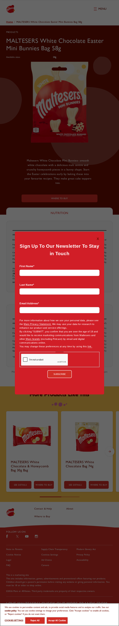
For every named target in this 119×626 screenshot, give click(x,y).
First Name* (27, 266)
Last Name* (27, 285)
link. (90, 346)
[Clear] (59, 299)
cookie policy (10, 610)
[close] (100, 235)
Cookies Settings (14, 620)
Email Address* (29, 303)
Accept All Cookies (57, 620)
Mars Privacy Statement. (37, 324)
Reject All (35, 620)
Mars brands (32, 339)
